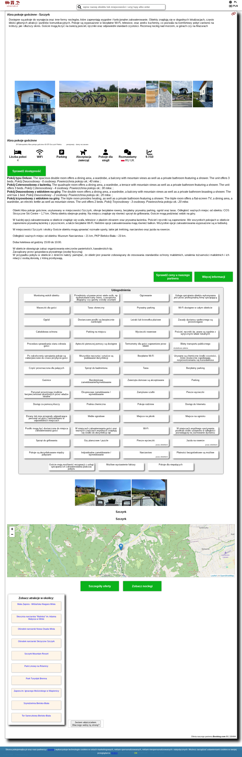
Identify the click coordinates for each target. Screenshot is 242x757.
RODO (114, 753)
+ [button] (12, 529)
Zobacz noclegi (142, 586)
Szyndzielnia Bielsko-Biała (36, 703)
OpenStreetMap (227, 575)
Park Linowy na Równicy (36, 666)
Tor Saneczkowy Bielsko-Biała (36, 716)
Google (50, 749)
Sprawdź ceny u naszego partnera (173, 277)
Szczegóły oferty (100, 586)
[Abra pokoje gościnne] (35, 108)
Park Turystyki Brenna (36, 678)
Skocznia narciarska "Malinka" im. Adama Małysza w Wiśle (36, 617)
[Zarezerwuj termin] (233, 14)
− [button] (12, 534)
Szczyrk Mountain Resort (36, 654)
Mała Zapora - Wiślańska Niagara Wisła (36, 604)
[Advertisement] (121, 54)
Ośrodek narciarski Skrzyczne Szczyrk (36, 641)
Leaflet (214, 575)
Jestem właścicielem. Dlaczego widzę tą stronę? (85, 723)
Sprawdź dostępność (26, 171)
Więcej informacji (213, 276)
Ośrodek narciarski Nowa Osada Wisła (36, 629)
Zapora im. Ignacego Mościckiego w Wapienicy (36, 691)
